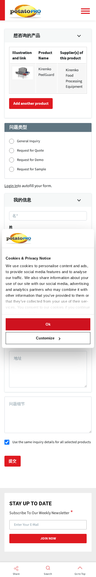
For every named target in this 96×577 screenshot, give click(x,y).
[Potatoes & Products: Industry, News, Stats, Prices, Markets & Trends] (25, 10)
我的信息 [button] (22, 200)
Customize (45, 338)
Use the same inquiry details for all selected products (51, 442)
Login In (11, 186)
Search (48, 574)
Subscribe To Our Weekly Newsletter (39, 512)
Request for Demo (30, 159)
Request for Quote (30, 150)
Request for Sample (31, 169)
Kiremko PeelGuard (46, 72)
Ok (48, 324)
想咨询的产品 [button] (27, 36)
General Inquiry (28, 141)
